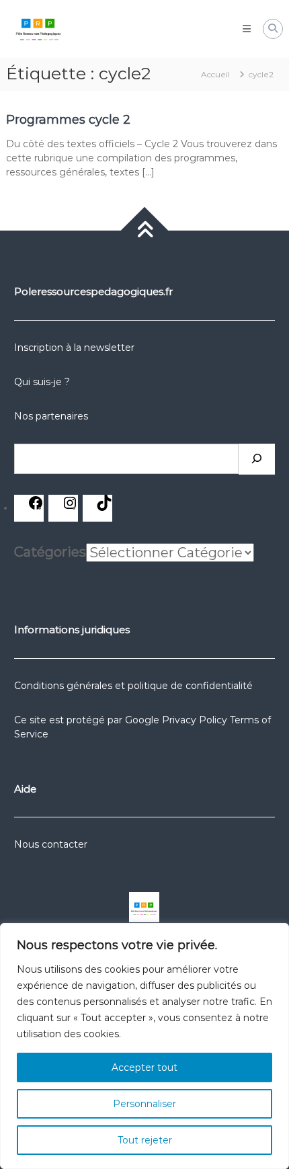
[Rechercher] (257, 459)
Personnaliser (144, 1104)
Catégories (50, 552)
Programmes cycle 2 (68, 119)
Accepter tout (144, 1067)
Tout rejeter (145, 1140)
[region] (144, 1046)
